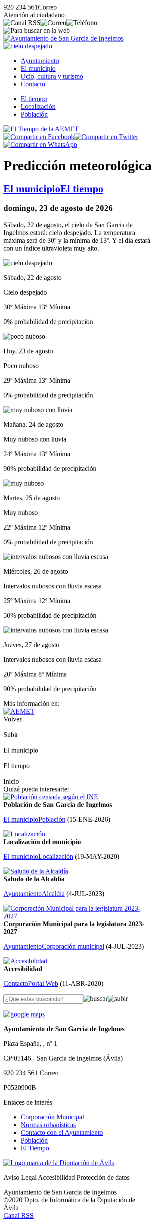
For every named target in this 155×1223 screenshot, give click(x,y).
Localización (38, 106)
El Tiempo (35, 1148)
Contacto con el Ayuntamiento (62, 1132)
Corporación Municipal (52, 1117)
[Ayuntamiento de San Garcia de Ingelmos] (63, 38)
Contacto (33, 84)
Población (34, 114)
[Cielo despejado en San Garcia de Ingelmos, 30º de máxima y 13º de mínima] (27, 46)
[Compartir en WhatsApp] (40, 144)
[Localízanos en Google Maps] (24, 1014)
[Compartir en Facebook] (38, 136)
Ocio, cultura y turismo (52, 76)
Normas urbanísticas (48, 1124)
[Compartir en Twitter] (106, 136)
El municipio (38, 68)
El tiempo (34, 98)
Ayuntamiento (40, 60)
